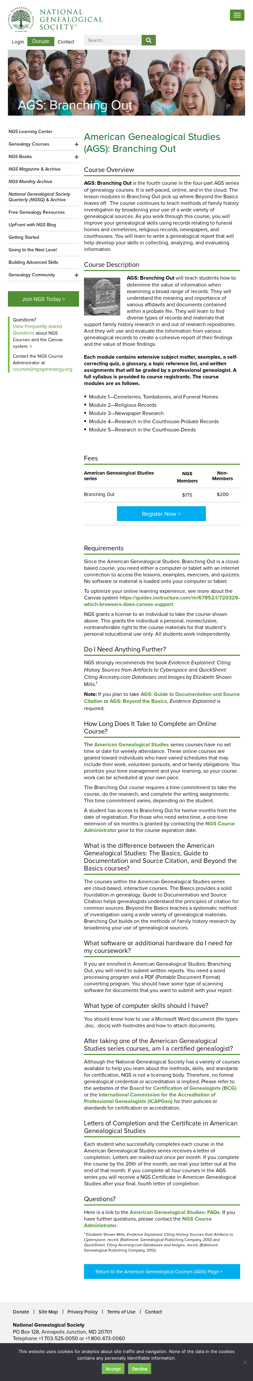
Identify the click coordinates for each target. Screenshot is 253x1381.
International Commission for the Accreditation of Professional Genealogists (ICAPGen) (149, 1098)
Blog (32, 224)
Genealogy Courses (29, 144)
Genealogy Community (32, 274)
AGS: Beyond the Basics (138, 701)
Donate (40, 41)
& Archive (35, 169)
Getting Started (24, 237)
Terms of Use (121, 1311)
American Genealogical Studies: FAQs (175, 1212)
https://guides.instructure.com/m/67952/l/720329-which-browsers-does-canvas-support (162, 601)
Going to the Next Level (33, 249)
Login (18, 41)
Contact (66, 41)
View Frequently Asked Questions (37, 329)
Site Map (48, 1311)
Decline (140, 1368)
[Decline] (244, 1362)
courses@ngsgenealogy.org (42, 369)
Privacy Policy (83, 1311)
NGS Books (20, 156)
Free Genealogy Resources (37, 212)
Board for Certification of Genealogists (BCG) (183, 1088)
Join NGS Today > (43, 299)
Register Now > (161, 514)
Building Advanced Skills (33, 262)
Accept (113, 1368)
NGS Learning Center (30, 131)
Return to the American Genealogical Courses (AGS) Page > (159, 1271)
